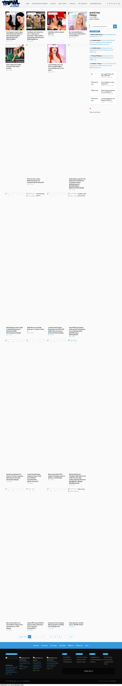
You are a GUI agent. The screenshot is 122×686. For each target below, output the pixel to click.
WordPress (26, 681)
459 (103, 85)
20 (55, 636)
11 (30, 46)
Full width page (108, 659)
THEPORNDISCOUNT (95, 3)
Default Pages (108, 657)
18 (51, 46)
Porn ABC (72, 3)
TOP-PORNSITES (82, 3)
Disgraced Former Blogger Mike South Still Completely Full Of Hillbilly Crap (101, 50)
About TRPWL (62, 3)
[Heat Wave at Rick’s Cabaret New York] (56, 30)
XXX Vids (53, 3)
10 (51, 636)
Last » (71, 636)
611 (103, 77)
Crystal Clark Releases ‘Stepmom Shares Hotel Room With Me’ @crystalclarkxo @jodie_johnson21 (102, 42)
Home (27, 3)
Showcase (13, 681)
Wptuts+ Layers (81, 662)
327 (103, 93)
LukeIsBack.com (95, 657)
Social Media (66, 657)
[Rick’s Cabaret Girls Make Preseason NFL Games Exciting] (14, 62)
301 (103, 102)
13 (51, 13)
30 (59, 636)
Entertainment (67, 659)
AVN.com (93, 662)
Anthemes (113, 681)
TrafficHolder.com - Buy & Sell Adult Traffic (12, 685)
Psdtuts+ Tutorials (82, 657)
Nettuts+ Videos (81, 659)
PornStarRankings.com (97, 659)
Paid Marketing (67, 662)
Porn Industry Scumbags (40, 3)
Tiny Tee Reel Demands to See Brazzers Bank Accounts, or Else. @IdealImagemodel (103, 65)
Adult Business (9, 665)
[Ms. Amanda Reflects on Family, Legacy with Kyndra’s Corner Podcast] (77, 30)
